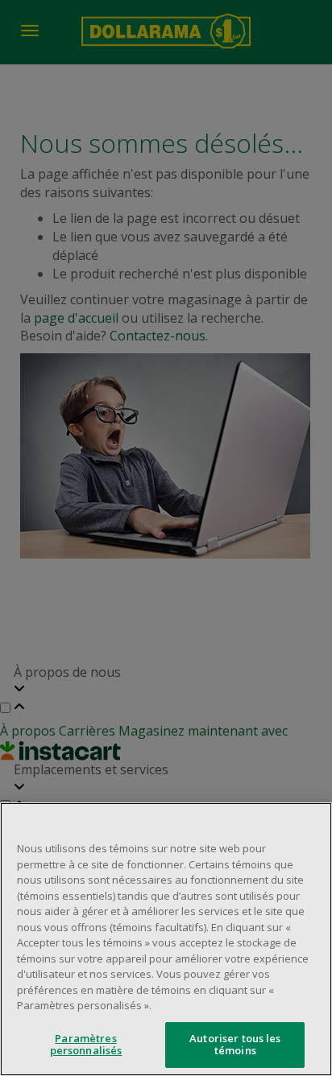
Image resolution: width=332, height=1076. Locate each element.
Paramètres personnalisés (86, 1044)
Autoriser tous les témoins (234, 1044)
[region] (166, 939)
